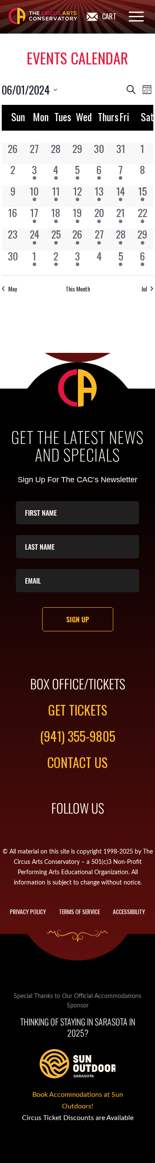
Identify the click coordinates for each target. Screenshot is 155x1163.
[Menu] (132, 16)
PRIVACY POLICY (28, 911)
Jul (144, 289)
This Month (77, 289)
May (12, 289)
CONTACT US (77, 762)
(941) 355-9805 (77, 736)
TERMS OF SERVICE (79, 911)
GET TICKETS (77, 709)
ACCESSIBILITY (129, 911)
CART (109, 16)
